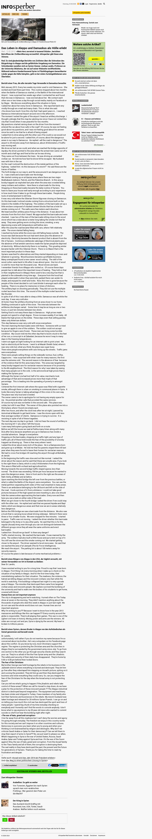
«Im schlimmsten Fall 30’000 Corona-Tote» (90, 90)
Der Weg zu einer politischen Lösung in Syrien (26, 760)
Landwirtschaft (86, 105)
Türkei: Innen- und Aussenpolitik (92, 132)
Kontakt (86, 835)
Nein (11, 820)
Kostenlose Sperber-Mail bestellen (34, 771)
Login (86, 4)
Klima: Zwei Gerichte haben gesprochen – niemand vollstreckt (90, 165)
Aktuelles (6, 14)
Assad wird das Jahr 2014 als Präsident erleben (33, 757)
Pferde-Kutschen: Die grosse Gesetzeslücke (85, 94)
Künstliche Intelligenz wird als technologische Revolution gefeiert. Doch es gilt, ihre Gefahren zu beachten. (92, 124)
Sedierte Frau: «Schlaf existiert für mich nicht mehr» (88, 278)
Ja (5, 820)
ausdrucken (33, 765)
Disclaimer (93, 835)
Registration (93, 4)
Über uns (15, 14)
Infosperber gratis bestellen (81, 13)
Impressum (101, 835)
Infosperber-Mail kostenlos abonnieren (70, 835)
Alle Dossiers (98, 145)
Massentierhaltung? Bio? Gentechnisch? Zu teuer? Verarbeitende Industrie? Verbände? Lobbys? (90, 111)
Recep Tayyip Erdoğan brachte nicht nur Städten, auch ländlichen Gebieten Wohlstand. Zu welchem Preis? (92, 138)
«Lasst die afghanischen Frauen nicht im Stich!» (89, 169)
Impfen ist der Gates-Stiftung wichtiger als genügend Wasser (90, 87)
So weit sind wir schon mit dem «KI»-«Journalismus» (86, 82)
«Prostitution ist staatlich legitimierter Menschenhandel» (87, 272)
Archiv (100, 4)
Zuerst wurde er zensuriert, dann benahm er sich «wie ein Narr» (89, 160)
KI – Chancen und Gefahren (91, 119)
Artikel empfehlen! (10, 765)
